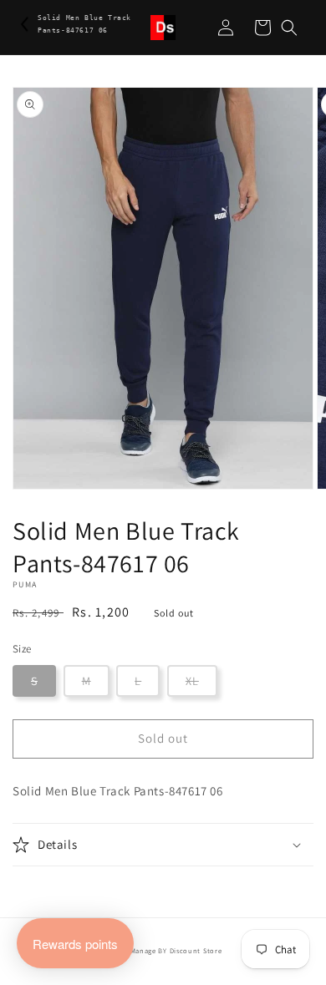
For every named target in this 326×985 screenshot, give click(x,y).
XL (192, 680)
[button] (289, 27)
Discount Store (196, 950)
